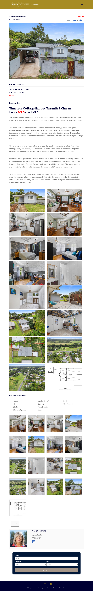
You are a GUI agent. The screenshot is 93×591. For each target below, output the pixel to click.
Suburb (17, 555)
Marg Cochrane (39, 531)
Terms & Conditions (59, 588)
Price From (18, 561)
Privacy (49, 588)
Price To (48, 561)
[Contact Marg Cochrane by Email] (33, 541)
